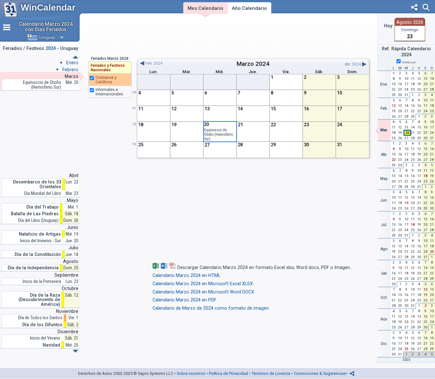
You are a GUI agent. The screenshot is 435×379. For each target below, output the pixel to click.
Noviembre (67, 311)
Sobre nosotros (191, 373)
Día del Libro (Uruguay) (38, 220)
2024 (262, 63)
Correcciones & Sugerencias (320, 373)
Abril (73, 175)
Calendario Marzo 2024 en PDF (184, 300)
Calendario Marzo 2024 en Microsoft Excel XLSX (203, 283)
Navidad (51, 345)
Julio (73, 247)
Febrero (70, 69)
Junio (72, 227)
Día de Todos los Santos (40, 317)
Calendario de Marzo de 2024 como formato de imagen (211, 308)
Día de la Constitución (38, 254)
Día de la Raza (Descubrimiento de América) (39, 300)
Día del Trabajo (42, 207)
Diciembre (68, 331)
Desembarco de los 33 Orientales (37, 184)
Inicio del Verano (45, 338)
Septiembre (66, 275)
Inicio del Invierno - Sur (40, 240)
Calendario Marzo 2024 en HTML (186, 275)
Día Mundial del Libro (42, 193)
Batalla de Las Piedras (35, 213)
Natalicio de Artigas (40, 234)
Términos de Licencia (271, 373)
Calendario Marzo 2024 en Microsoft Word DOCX (203, 292)
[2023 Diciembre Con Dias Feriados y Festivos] (75, 57)
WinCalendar (48, 7)
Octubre (70, 288)
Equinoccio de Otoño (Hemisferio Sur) (218, 134)
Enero (72, 62)
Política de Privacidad (228, 373)
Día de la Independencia (33, 267)
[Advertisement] (253, 36)
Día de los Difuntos (42, 324)
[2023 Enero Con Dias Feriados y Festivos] (75, 351)
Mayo (72, 200)
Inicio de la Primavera (42, 281)
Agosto (70, 261)
